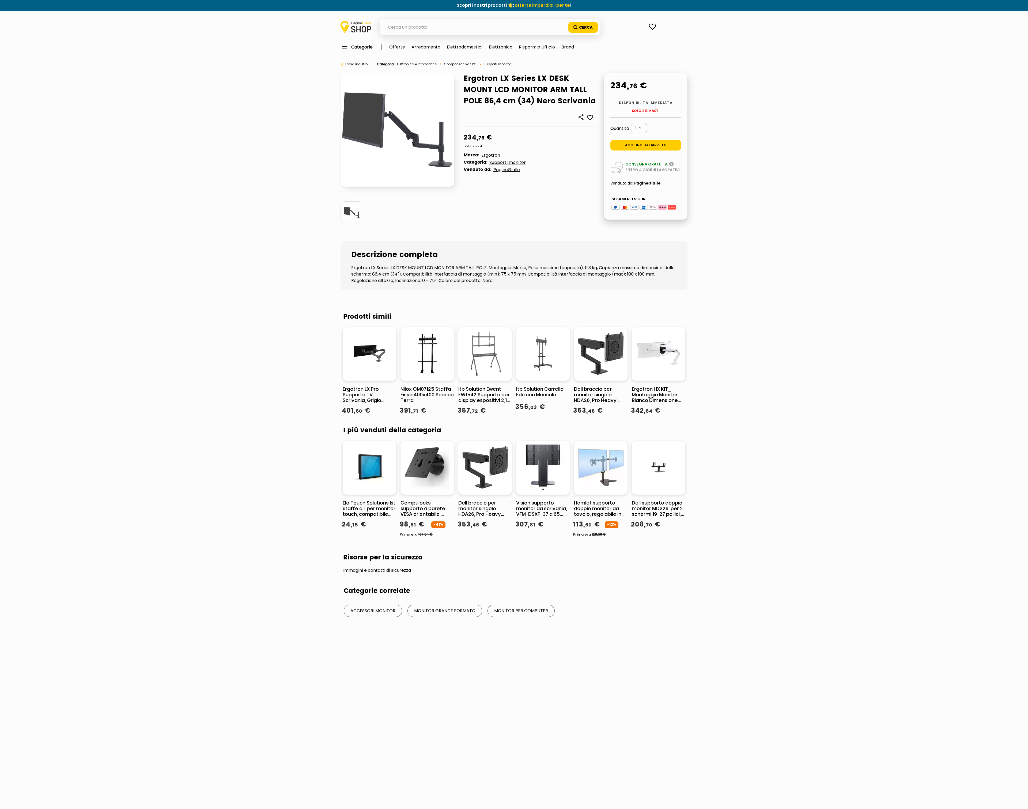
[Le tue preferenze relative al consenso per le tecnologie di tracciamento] (1019, 800)
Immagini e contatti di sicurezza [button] (377, 570)
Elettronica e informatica (417, 64)
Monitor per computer (521, 611)
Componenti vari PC (460, 64)
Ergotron (490, 155)
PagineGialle (506, 170)
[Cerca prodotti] (583, 27)
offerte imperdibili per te (542, 5)
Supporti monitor (497, 64)
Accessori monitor (372, 611)
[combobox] (490, 27)
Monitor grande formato (444, 611)
